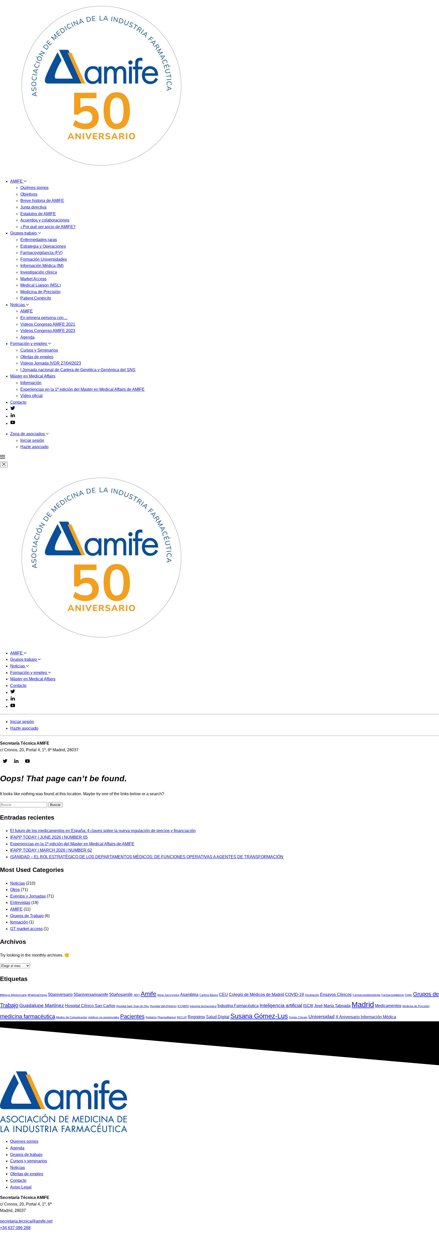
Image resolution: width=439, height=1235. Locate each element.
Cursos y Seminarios (39, 350)
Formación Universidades (43, 259)
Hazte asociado (34, 447)
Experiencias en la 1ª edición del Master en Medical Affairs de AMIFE (82, 389)
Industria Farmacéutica (238, 1006)
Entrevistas (20, 902)
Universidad (321, 1016)
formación (19, 922)
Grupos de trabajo (26, 1154)
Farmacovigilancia (392, 994)
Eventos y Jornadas (28, 896)
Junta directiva (33, 207)
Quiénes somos (34, 187)
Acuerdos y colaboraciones (44, 220)
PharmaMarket (167, 1017)
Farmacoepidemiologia (366, 994)
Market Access (33, 279)
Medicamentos (388, 1006)
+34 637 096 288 (15, 1228)
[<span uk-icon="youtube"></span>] (12, 423)
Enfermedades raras (38, 240)
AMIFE (17, 181)
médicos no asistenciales (103, 1017)
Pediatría (151, 1017)
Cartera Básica (208, 994)
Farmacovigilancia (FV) (41, 253)
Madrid (363, 1004)
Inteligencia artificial (281, 1005)
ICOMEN (183, 1006)
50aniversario (60, 994)
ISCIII (308, 1006)
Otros (15, 889)
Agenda (27, 337)
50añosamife (121, 994)
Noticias (18, 305)
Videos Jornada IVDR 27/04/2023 (50, 363)
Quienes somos (24, 1141)
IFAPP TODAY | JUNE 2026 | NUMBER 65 (49, 837)
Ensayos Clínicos (336, 994)
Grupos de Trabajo (27, 916)
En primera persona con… (44, 318)
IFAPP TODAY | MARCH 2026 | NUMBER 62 (51, 850)
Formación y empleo (29, 343)
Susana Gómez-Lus (259, 1016)
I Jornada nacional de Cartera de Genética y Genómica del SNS (77, 370)
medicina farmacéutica (27, 1016)
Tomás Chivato (298, 1017)
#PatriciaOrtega (37, 994)
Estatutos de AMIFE (38, 214)
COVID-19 (294, 994)
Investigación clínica (38, 272)
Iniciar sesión (32, 440)
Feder (408, 994)
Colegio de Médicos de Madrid (256, 994)
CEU (223, 994)
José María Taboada (332, 1006)
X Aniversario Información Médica (366, 1017)
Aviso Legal (21, 1187)
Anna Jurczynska (168, 994)
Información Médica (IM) (42, 265)
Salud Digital (217, 1017)
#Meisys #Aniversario (13, 994)
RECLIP (182, 1017)
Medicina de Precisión (40, 292)
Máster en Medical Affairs (32, 376)
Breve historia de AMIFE (42, 200)
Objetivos (28, 194)
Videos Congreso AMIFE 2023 (47, 331)
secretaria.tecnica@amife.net (26, 1221)
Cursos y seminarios (28, 1161)
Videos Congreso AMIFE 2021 (47, 324)
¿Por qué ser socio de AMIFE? (47, 227)
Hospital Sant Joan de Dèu (132, 1006)
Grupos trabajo (24, 233)
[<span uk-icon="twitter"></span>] (12, 409)
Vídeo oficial (31, 396)
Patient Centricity (35, 298)
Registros (196, 1017)
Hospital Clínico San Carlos (90, 1006)
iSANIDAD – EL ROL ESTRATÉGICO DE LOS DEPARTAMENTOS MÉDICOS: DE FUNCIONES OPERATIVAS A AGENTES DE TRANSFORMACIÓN (146, 857)
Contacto (18, 402)
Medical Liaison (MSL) (40, 285)
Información (30, 383)
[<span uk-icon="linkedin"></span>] (12, 416)
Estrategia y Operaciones (43, 246)
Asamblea (189, 994)
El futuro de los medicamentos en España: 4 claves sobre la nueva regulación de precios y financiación (103, 830)
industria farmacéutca (203, 1006)
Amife (148, 993)
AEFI (137, 994)
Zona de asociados (28, 434)
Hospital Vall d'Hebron (163, 1006)
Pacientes (132, 1016)
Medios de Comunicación (71, 1017)
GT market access (26, 929)
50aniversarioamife (91, 994)
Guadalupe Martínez (41, 1005)
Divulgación (312, 994)
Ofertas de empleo (36, 357)
